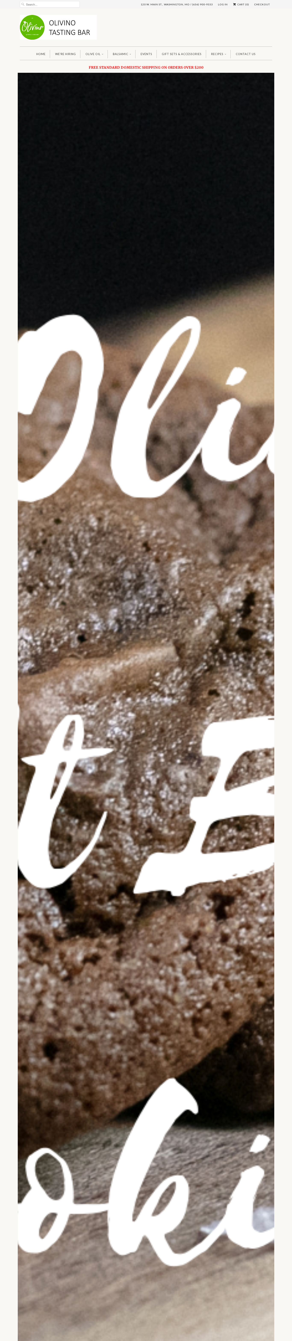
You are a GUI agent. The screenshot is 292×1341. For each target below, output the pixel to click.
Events (146, 54)
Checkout (262, 4)
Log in (223, 4)
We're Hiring (65, 54)
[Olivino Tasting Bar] (58, 28)
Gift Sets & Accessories (182, 54)
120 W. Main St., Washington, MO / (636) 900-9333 (177, 4)
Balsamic (120, 54)
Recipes (217, 54)
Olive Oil (93, 54)
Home (41, 54)
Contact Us (246, 54)
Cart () (243, 4)
